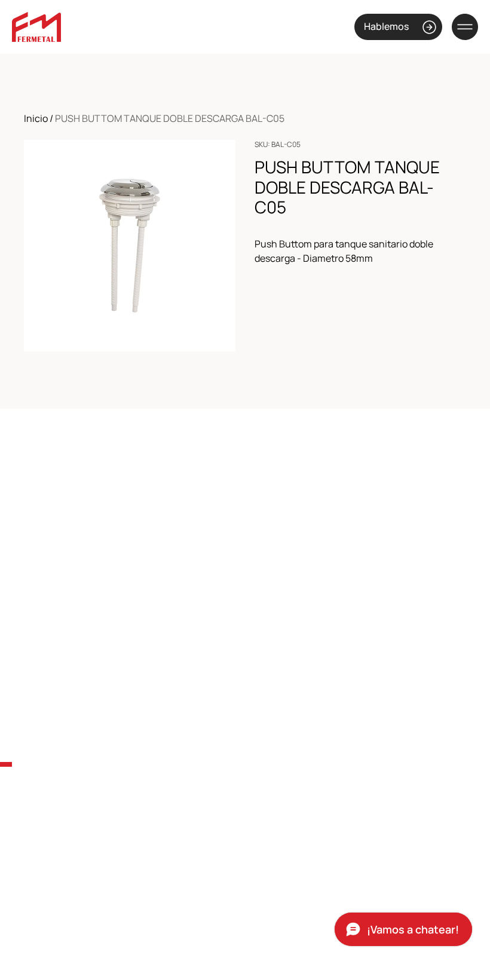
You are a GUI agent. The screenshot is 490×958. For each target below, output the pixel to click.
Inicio (36, 118)
